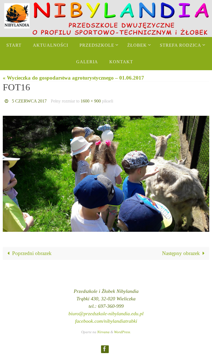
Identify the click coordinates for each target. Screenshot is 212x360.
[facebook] (104, 347)
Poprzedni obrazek (32, 252)
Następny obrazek (181, 252)
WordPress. (122, 330)
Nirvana (103, 330)
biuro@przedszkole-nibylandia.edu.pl (106, 312)
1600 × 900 (91, 100)
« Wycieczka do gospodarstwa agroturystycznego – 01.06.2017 (73, 78)
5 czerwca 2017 (29, 100)
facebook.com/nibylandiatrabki (106, 319)
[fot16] (106, 172)
